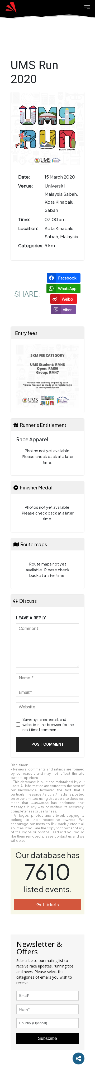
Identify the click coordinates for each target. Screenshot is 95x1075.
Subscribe (47, 1038)
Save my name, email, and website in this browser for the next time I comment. (48, 724)
